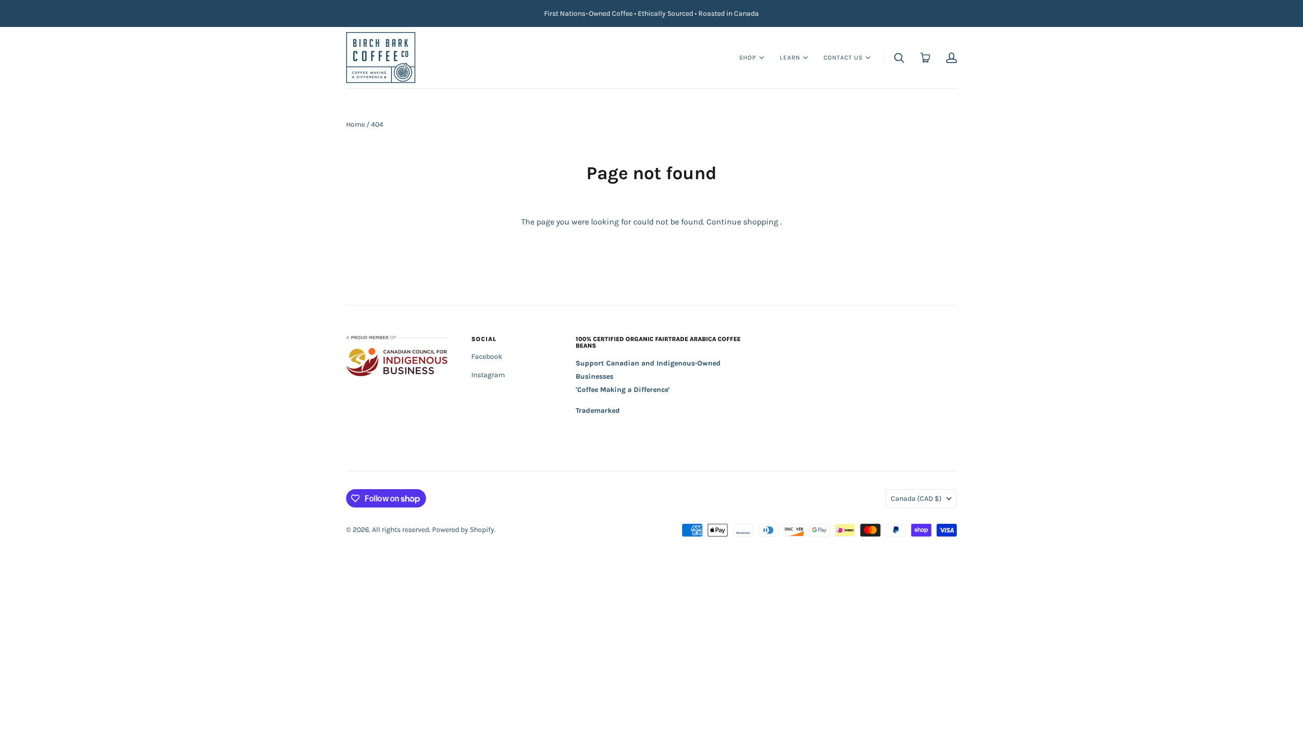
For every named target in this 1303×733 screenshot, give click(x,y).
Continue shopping (742, 222)
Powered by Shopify (463, 529)
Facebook (486, 356)
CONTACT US (843, 56)
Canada (916, 498)
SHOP (747, 56)
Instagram (488, 375)
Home (355, 124)
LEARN (790, 56)
